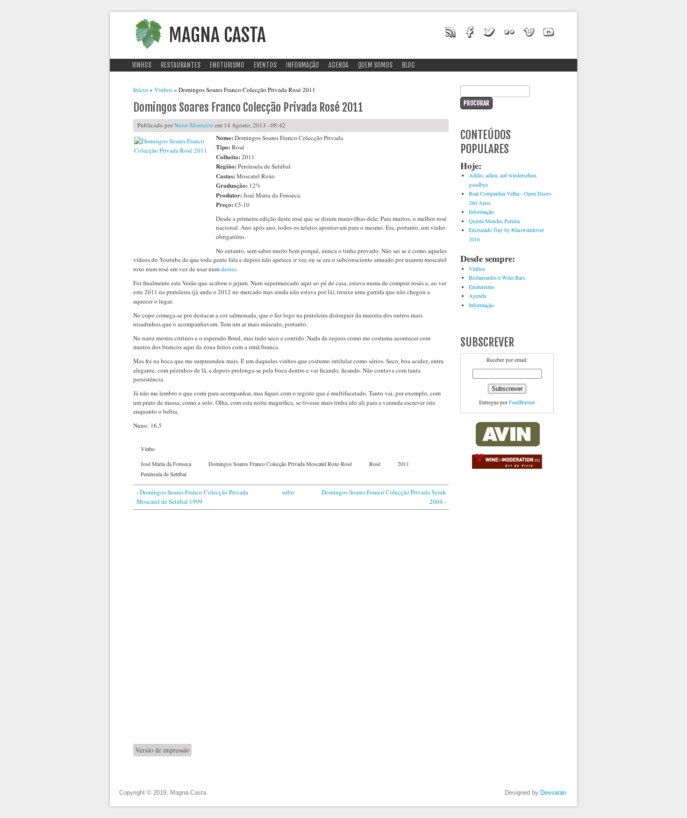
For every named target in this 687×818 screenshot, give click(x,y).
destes (228, 269)
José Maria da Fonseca (166, 463)
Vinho (148, 448)
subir (288, 492)
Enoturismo (227, 65)
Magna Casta (217, 35)
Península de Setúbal (163, 474)
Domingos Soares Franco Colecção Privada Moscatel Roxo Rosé (280, 463)
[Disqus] (291, 626)
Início (140, 89)
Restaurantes (180, 65)
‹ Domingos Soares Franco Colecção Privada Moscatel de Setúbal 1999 (192, 497)
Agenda (339, 65)
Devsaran (553, 792)
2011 (403, 463)
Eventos (265, 65)
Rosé (374, 463)
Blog (408, 65)
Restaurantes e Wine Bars (497, 277)
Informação (302, 65)
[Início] (148, 51)
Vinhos (141, 65)
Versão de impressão (162, 750)
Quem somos (375, 65)
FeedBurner (522, 402)
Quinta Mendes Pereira (494, 221)
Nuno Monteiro (194, 125)
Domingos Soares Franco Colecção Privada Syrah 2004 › (383, 497)
